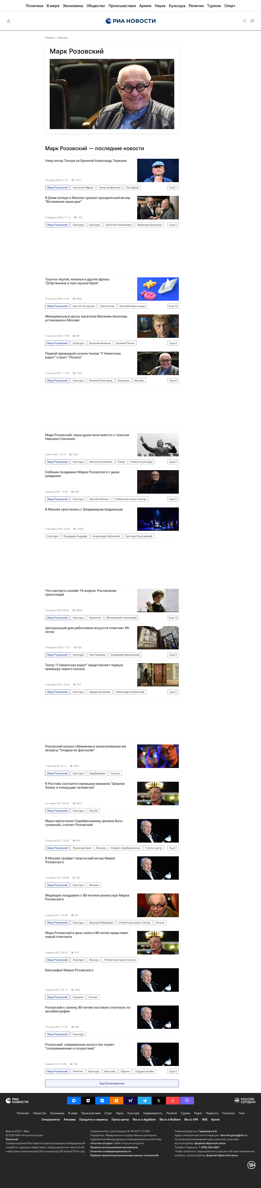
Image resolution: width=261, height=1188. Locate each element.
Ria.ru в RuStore (170, 1119)
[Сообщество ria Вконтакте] (102, 1100)
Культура (133, 1113)
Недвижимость (153, 1113)
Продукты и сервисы (93, 1119)
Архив (215, 1119)
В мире (72, 1113)
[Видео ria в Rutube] (130, 1100)
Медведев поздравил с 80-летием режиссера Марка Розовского (87, 897)
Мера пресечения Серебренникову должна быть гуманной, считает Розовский (83, 823)
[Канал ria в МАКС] (74, 1100)
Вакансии (12, 1139)
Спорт (108, 1113)
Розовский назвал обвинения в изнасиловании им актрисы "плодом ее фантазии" (85, 748)
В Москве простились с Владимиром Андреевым (84, 509)
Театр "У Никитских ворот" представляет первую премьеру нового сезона (84, 667)
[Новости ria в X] (159, 1100)
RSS (204, 1119)
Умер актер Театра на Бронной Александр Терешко (86, 161)
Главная (49, 37)
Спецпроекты (50, 1119)
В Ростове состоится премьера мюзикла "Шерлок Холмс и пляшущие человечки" (85, 785)
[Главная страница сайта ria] (130, 21)
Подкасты (212, 1113)
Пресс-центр (120, 1119)
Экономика (57, 1113)
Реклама (69, 1119)
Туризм (185, 1113)
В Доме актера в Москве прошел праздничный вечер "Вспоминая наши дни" (87, 200)
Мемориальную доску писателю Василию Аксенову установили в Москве (86, 318)
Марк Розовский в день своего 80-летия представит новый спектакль (86, 935)
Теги (241, 1113)
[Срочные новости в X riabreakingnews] (173, 1100)
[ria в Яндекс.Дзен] (88, 1100)
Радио (198, 1113)
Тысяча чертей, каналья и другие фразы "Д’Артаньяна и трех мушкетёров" (77, 281)
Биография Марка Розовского (69, 970)
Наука (120, 1113)
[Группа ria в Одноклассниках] (116, 1100)
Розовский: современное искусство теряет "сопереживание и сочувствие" (79, 1046)
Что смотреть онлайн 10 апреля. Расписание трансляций (81, 592)
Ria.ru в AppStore (144, 1119)
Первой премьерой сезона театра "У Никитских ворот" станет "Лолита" (83, 355)
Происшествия (91, 1113)
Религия (171, 1113)
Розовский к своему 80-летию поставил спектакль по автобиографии (87, 1009)
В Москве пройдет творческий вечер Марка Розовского (80, 860)
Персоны (62, 37)
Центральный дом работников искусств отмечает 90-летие (87, 630)
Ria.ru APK (191, 1119)
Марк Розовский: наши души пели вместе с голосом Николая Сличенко (87, 437)
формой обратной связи (210, 1143)
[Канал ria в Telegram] (145, 1100)
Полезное (228, 1113)
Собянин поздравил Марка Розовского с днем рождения (82, 474)
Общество (39, 1113)
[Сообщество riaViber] (187, 1100)
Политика (23, 1113)
